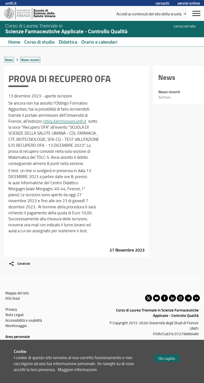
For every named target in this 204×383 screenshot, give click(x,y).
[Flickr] (196, 298)
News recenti (30, 59)
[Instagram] (180, 298)
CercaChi (162, 3)
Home (14, 41)
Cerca (185, 26)
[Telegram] (188, 298)
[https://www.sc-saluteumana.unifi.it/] (35, 13)
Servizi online (189, 3)
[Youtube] (156, 298)
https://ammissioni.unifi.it (64, 121)
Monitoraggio (16, 325)
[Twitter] (148, 298)
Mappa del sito (17, 293)
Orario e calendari (99, 41)
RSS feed (12, 298)
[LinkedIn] (172, 298)
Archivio (164, 97)
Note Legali (14, 314)
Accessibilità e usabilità (23, 320)
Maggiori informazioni (77, 369)
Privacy (11, 309)
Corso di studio (39, 41)
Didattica (68, 41)
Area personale (17, 336)
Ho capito (166, 358)
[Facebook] (164, 298)
